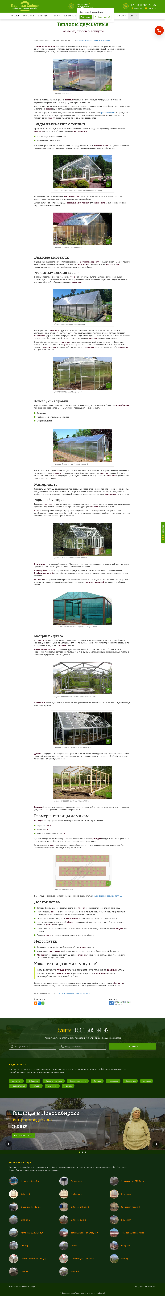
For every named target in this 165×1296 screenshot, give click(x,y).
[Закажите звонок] (159, 30)
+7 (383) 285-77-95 (143, 5)
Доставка (138, 8)
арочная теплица (107, 112)
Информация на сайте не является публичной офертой (82, 1293)
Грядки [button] (56, 15)
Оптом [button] (122, 15)
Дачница (42, 15)
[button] (79, 1152)
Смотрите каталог (23, 1135)
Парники (68, 1086)
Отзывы (163, 529)
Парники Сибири (28, 1286)
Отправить (132, 1046)
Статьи (133, 15)
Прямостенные (18, 1086)
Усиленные (28, 15)
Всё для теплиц (71, 15)
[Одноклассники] (35, 1003)
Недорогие (113, 1081)
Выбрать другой (102, 17)
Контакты (151, 8)
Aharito (153, 1286)
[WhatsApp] (42, 1003)
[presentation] (8, 1144)
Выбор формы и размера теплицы (107, 896)
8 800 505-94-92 (91, 1030)
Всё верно (85, 17)
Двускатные (131, 1081)
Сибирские (33, 1081)
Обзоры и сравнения (84, 40)
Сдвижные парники (78, 1081)
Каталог (15, 15)
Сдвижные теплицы (54, 1081)
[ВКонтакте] (39, 1003)
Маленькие (52, 1086)
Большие (36, 1086)
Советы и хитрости (102, 40)
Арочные (147, 1081)
